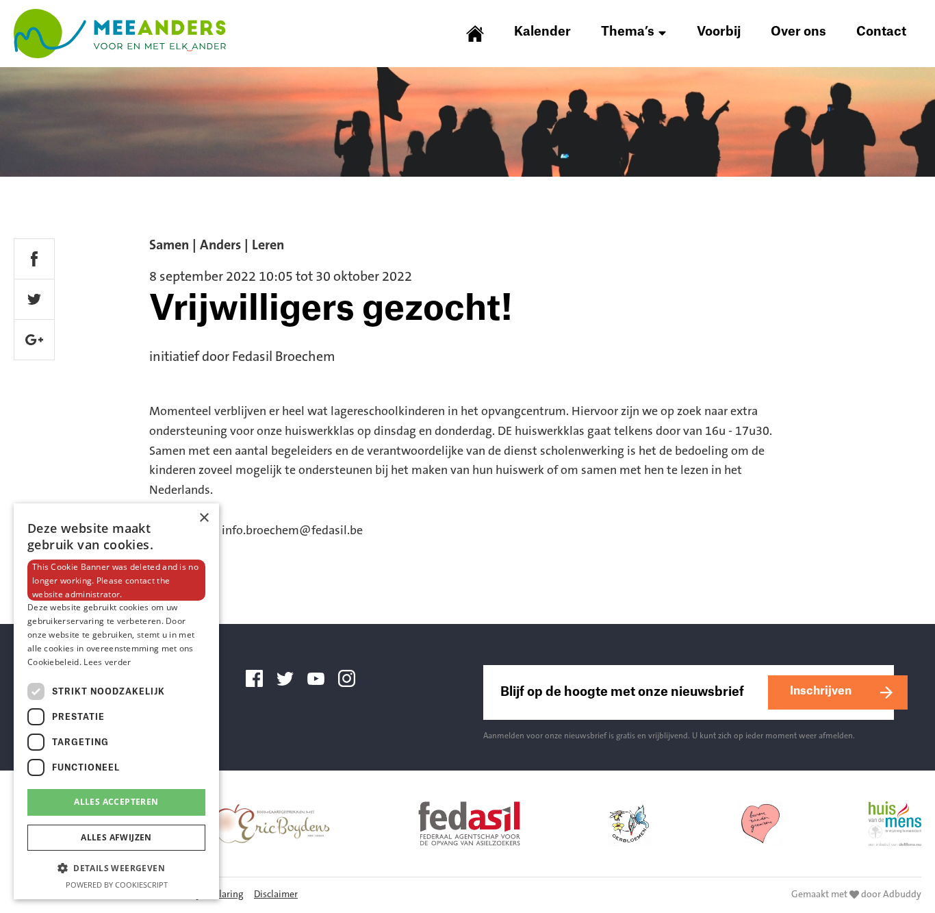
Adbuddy (902, 895)
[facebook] (34, 258)
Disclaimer (276, 895)
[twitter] (34, 299)
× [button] (203, 518)
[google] (34, 339)
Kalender (542, 31)
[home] (482, 33)
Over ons (798, 31)
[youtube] (321, 678)
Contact (881, 31)
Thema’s (627, 31)
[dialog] (116, 701)
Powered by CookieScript (117, 884)
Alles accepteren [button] (116, 802)
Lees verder (107, 662)
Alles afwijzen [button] (116, 837)
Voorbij (719, 31)
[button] (116, 868)
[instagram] (352, 678)
